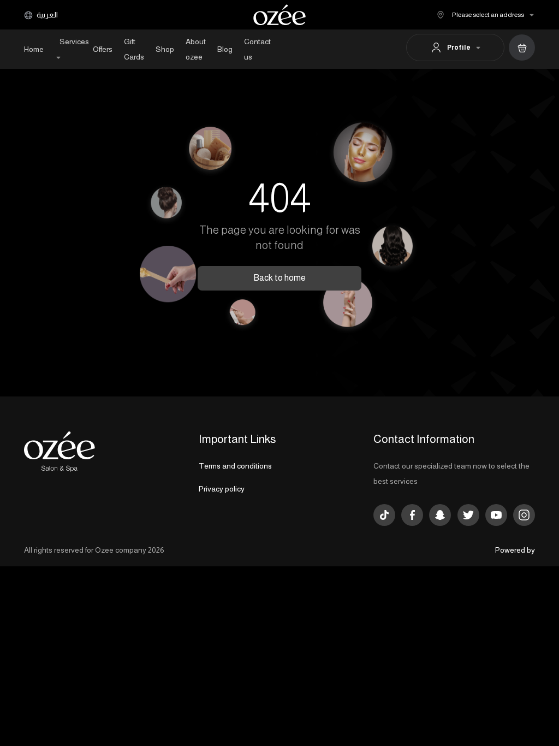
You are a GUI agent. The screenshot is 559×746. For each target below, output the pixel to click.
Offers (102, 49)
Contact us (257, 49)
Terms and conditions (235, 465)
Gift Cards (134, 49)
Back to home (279, 277)
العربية (46, 14)
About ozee (196, 49)
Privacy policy (222, 488)
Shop (165, 49)
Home (34, 49)
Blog (225, 49)
